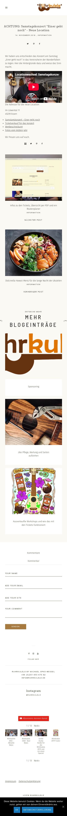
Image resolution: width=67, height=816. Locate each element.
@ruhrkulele (33, 695)
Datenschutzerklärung (29, 781)
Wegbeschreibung (14, 126)
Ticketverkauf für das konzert (19, 123)
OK (17, 810)
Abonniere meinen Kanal (35, 718)
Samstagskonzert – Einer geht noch (22, 119)
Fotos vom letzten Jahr (16, 130)
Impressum (10, 781)
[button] (36, 726)
